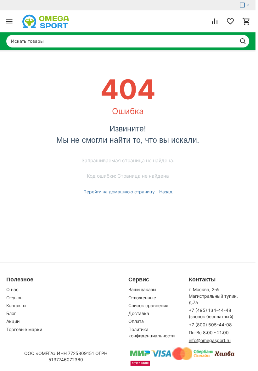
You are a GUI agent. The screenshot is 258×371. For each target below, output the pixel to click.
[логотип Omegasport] (45, 21)
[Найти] (243, 41)
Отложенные (142, 297)
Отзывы (15, 297)
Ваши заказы (142, 289)
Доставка (138, 313)
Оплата (136, 321)
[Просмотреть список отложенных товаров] (230, 21)
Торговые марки (24, 329)
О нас (12, 289)
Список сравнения (148, 305)
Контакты (16, 305)
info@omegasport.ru (210, 340)
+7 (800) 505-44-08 (210, 324)
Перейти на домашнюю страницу (119, 191)
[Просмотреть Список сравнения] (214, 21)
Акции (13, 321)
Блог (11, 313)
